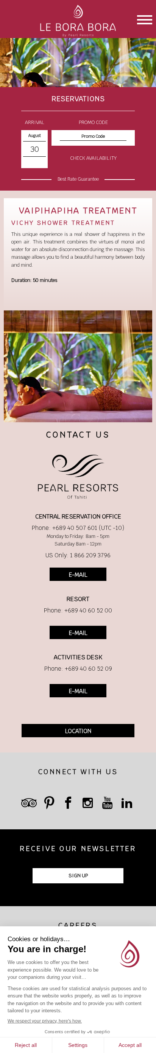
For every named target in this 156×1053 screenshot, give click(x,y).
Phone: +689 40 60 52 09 (78, 668)
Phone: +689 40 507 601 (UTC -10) (78, 527)
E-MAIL (78, 574)
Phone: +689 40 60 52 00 (78, 610)
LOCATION (78, 731)
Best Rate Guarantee (78, 179)
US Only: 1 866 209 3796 (78, 555)
